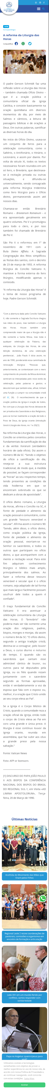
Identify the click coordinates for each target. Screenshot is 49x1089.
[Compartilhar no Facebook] (17, 45)
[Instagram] (40, 2)
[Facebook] (43, 2)
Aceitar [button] (24, 1085)
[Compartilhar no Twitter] (31, 45)
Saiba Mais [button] (29, 1078)
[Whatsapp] (36, 2)
